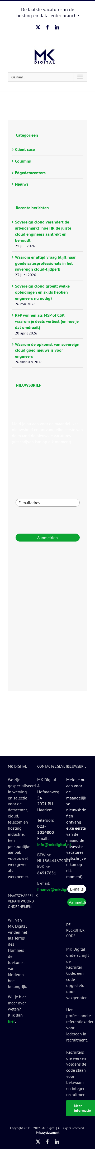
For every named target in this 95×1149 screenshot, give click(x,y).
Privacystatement (47, 1132)
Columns (23, 161)
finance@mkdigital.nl (57, 889)
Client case (25, 149)
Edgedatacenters (30, 172)
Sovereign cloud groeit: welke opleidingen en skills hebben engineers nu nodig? (42, 292)
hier (11, 1021)
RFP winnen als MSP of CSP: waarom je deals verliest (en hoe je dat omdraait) (47, 321)
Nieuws (21, 184)
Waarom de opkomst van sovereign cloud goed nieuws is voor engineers (47, 350)
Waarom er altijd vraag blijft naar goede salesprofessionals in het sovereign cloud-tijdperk (45, 263)
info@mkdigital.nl (54, 844)
